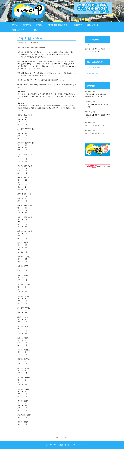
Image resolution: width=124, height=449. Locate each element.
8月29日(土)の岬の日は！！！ (95, 125)
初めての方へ (18, 30)
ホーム (15, 25)
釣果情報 (27, 25)
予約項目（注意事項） (59, 25)
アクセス (33, 30)
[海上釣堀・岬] (29, 10)
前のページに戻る (62, 437)
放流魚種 (78, 25)
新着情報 (90, 73)
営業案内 (40, 25)
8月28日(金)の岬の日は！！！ (95, 133)
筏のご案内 (92, 25)
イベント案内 (91, 68)
